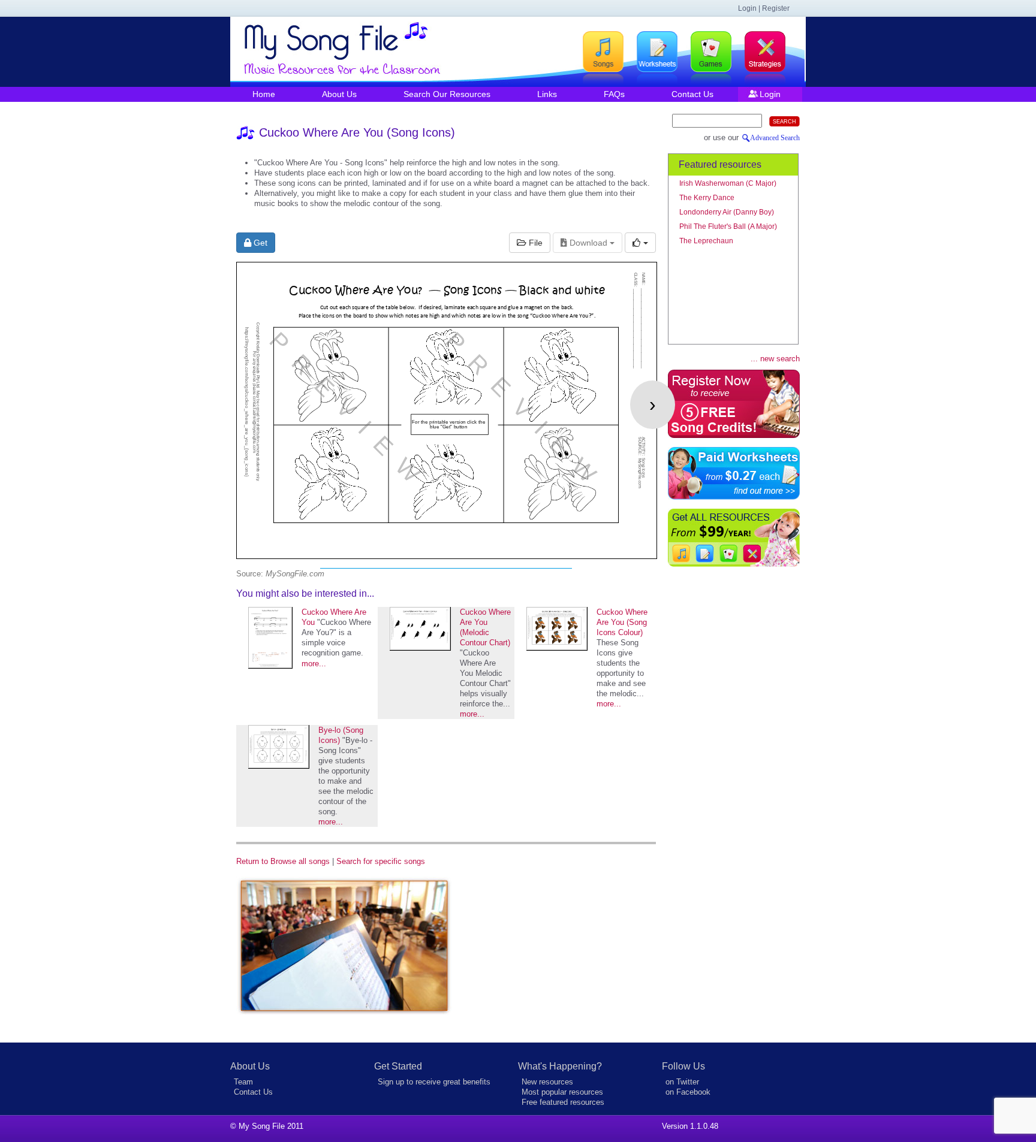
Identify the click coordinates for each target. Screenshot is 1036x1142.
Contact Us (692, 94)
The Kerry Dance (706, 198)
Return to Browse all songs (283, 861)
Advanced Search (775, 138)
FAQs (614, 94)
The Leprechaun (706, 241)
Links (547, 94)
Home (263, 94)
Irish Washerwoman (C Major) (727, 183)
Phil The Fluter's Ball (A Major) (728, 226)
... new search (775, 358)
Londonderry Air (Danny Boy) (726, 212)
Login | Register (764, 8)
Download (588, 242)
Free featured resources (563, 1102)
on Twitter (682, 1081)
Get (259, 242)
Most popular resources (562, 1091)
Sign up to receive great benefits (434, 1081)
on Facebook (687, 1091)
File (534, 242)
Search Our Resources (446, 94)
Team (243, 1081)
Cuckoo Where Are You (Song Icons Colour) (622, 622)
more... (314, 663)
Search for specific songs (380, 861)
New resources (547, 1081)
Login (770, 94)
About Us (339, 94)
